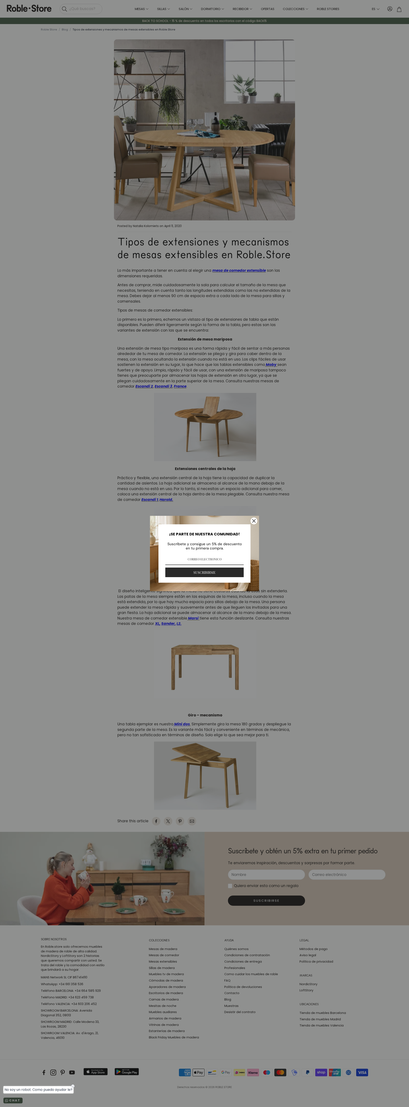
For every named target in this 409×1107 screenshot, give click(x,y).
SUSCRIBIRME (204, 572)
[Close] (254, 521)
